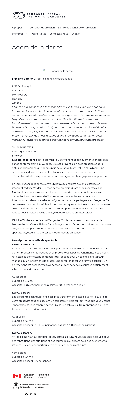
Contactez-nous (58, 33)
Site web (17, 155)
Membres (17, 33)
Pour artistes (38, 33)
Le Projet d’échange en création (77, 27)
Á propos (17, 27)
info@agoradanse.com (25, 151)
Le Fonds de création (42, 27)
